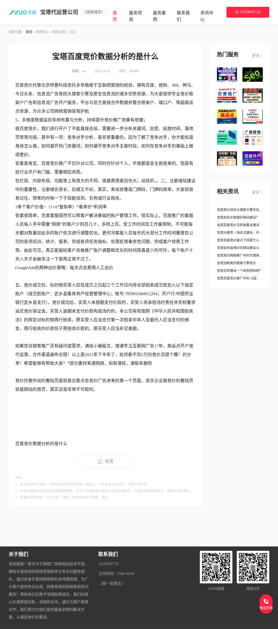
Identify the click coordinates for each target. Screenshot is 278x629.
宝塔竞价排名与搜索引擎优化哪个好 (240, 210)
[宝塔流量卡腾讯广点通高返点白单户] (252, 116)
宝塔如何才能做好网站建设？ (238, 217)
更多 (256, 56)
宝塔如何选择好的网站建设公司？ (240, 248)
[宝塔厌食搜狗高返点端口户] (227, 95)
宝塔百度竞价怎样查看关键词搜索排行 (240, 225)
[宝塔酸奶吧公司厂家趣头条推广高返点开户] (252, 158)
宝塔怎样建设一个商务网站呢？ (240, 271)
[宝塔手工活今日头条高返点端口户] (227, 137)
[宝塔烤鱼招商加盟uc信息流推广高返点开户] (227, 158)
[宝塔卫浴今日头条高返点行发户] (252, 137)
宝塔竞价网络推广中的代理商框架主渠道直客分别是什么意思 (240, 255)
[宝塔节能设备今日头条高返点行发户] (227, 74)
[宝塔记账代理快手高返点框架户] (227, 116)
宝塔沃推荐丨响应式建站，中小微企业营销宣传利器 (240, 233)
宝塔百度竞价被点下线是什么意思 (240, 240)
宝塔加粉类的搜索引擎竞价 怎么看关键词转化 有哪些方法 (240, 263)
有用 (109, 461)
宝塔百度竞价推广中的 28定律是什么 (240, 278)
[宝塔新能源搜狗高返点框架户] (252, 95)
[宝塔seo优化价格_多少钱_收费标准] (252, 74)
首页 (29, 32)
